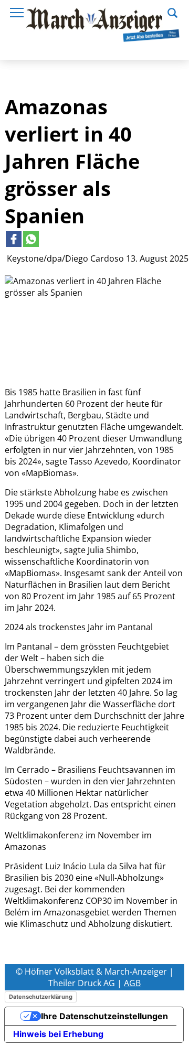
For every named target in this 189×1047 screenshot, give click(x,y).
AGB (132, 983)
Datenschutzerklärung (40, 996)
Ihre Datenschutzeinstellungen (104, 1016)
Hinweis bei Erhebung (58, 1034)
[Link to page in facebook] (14, 239)
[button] (172, 11)
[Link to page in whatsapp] (31, 239)
